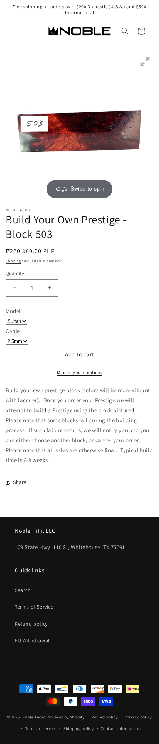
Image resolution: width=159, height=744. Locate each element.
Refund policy (31, 623)
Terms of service (40, 728)
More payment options (79, 372)
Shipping (13, 261)
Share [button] (20, 482)
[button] (15, 31)
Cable (13, 330)
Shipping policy (78, 728)
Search (23, 590)
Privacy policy (138, 717)
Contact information (121, 728)
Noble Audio (34, 717)
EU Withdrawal (32, 640)
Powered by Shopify (66, 717)
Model (13, 310)
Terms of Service (34, 606)
